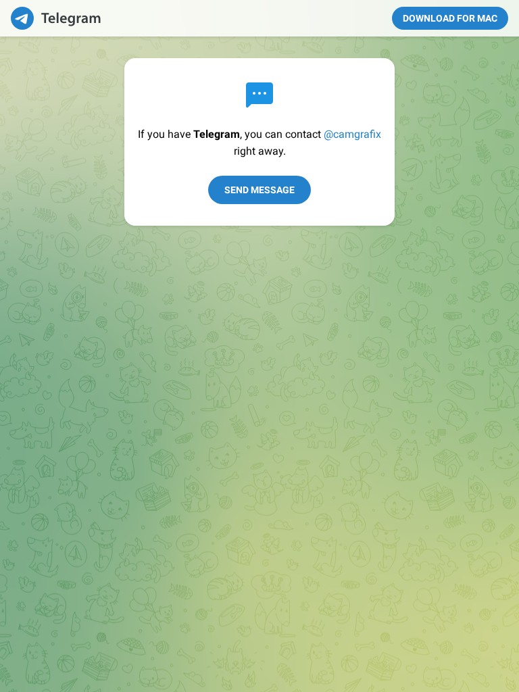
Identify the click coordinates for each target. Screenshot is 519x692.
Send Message (259, 189)
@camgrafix (352, 134)
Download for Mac (450, 18)
